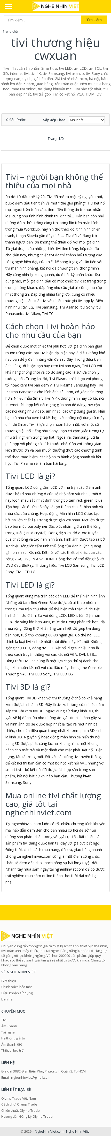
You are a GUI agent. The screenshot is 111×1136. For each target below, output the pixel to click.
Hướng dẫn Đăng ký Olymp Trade (27, 1116)
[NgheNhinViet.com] (55, 7)
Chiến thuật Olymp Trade (20, 1110)
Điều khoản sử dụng (17, 993)
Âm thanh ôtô (11, 1044)
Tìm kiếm (94, 19)
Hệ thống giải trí (13, 1038)
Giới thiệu (8, 981)
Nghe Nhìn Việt (77, 1131)
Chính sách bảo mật (16, 986)
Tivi (3, 1019)
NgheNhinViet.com (49, 1131)
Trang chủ (10, 31)
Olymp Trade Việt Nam (18, 1098)
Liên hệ (6, 999)
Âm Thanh (9, 1026)
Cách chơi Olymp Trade (19, 1104)
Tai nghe (8, 1032)
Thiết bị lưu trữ (12, 1050)
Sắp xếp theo (54, 119)
